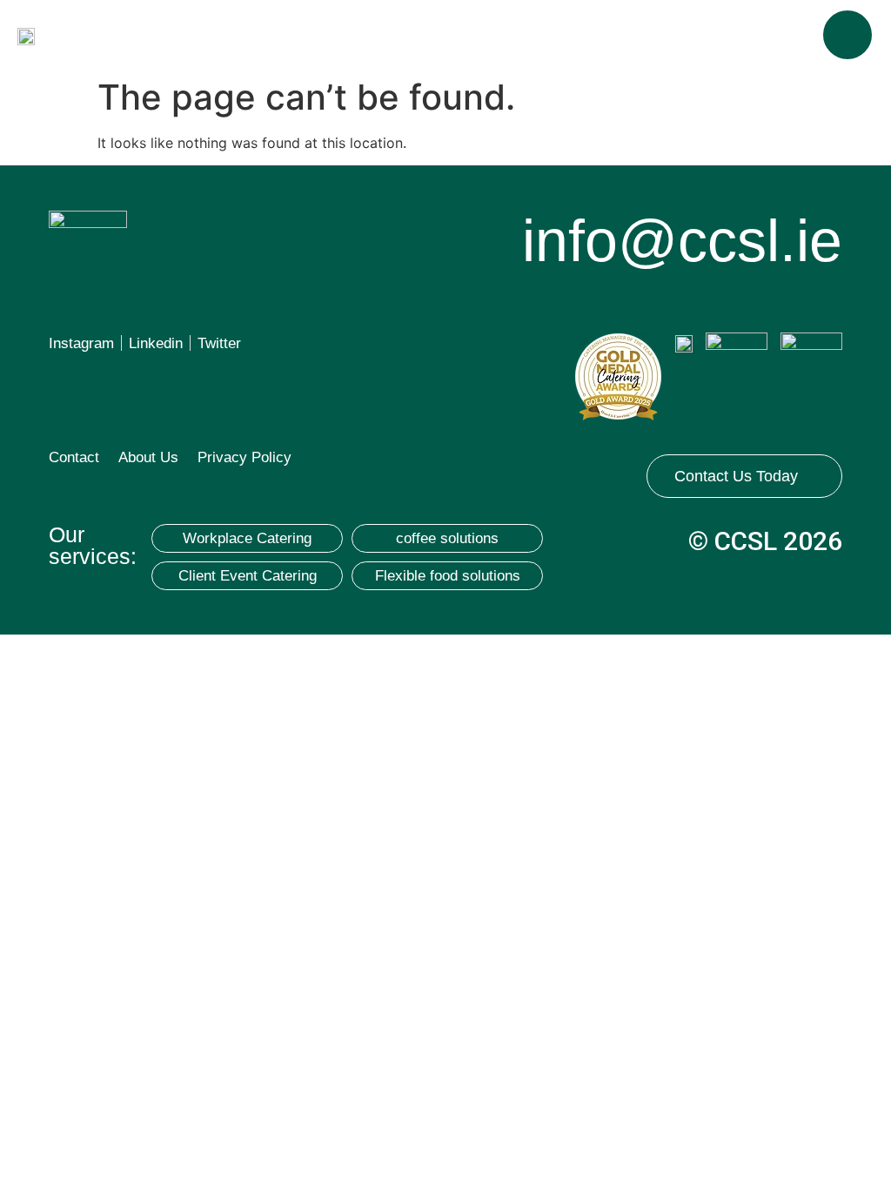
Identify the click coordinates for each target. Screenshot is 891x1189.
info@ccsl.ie (682, 240)
